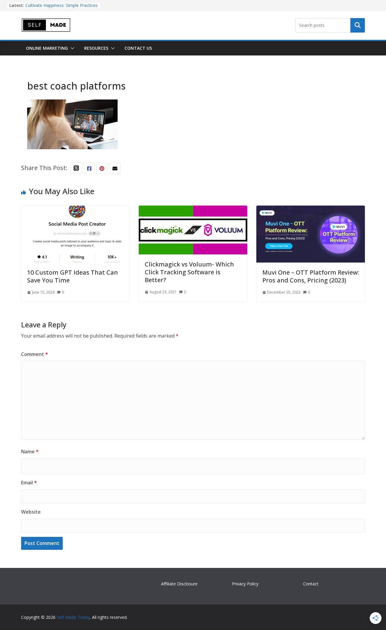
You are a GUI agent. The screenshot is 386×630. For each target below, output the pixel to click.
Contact (310, 584)
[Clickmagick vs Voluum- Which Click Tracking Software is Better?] (193, 211)
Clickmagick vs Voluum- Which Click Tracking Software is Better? (189, 272)
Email (29, 482)
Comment (34, 354)
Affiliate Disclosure (179, 584)
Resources (96, 48)
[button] (71, 48)
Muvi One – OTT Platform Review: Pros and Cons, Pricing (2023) (310, 276)
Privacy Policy (245, 584)
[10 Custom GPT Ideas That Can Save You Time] (75, 211)
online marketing (47, 48)
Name (30, 451)
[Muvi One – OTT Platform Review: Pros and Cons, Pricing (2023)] (310, 211)
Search (357, 25)
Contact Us (138, 48)
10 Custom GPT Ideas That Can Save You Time (72, 276)
